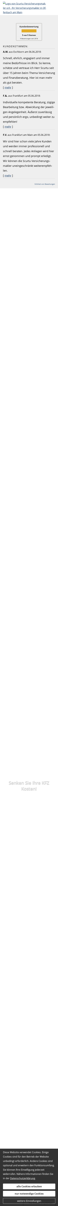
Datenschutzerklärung (22, 1178)
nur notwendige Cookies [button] (29, 1193)
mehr (8, 87)
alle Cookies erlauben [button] (29, 1186)
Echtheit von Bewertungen (45, 184)
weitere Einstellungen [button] (29, 1201)
